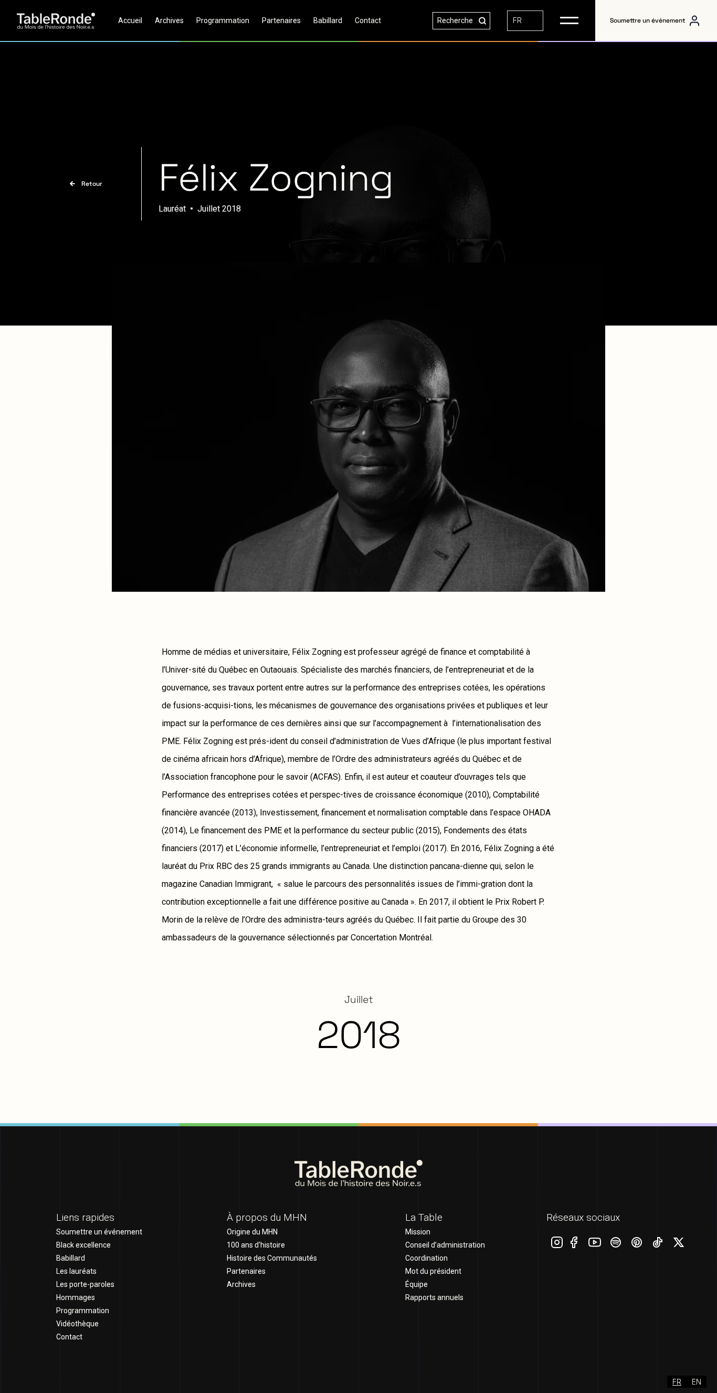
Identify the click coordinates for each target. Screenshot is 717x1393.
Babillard (327, 20)
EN (696, 1381)
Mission (417, 1232)
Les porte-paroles (85, 1284)
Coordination (426, 1258)
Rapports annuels (434, 1297)
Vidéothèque (77, 1323)
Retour (91, 184)
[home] (64, 21)
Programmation (222, 20)
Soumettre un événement (648, 20)
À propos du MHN (267, 1217)
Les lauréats (76, 1271)
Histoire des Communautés (272, 1258)
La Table (423, 1217)
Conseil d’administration (445, 1245)
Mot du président (433, 1271)
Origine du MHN (252, 1232)
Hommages (75, 1297)
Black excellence (83, 1245)
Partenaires (281, 20)
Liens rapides (85, 1217)
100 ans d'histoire (256, 1245)
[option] (697, 1382)
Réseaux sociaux (583, 1217)
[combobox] (525, 21)
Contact (368, 20)
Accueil (130, 20)
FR (517, 20)
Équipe (416, 1284)
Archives (169, 20)
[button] (569, 20)
